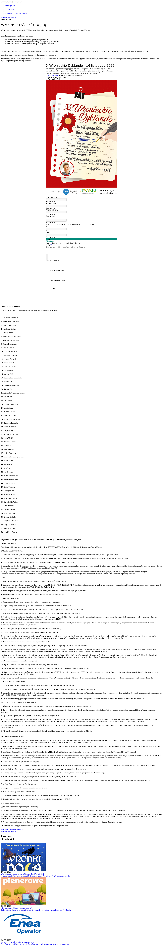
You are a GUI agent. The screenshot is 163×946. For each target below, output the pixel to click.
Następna (12, 17)
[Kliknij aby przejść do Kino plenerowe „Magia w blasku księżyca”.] (23, 904)
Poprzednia (5, 17)
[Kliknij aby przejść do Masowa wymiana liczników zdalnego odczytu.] (23, 938)
